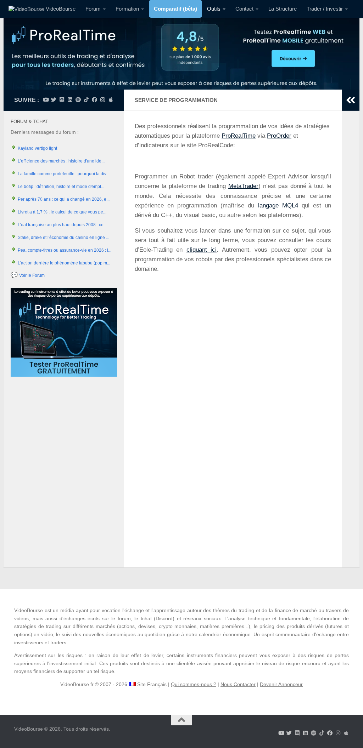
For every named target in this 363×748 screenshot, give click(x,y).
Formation (127, 9)
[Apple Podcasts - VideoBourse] (110, 100)
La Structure (282, 9)
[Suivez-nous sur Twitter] (53, 100)
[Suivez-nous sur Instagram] (102, 100)
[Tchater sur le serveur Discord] (62, 100)
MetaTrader (243, 186)
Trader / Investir (325, 9)
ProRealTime (239, 135)
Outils (213, 9)
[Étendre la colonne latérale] (350, 100)
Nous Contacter (238, 684)
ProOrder (279, 135)
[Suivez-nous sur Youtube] (45, 100)
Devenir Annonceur (281, 684)
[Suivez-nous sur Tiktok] (86, 100)
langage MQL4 (278, 205)
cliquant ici (201, 249)
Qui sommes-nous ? (193, 684)
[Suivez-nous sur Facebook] (94, 100)
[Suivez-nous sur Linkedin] (70, 100)
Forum (93, 9)
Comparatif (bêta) (175, 9)
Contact (244, 9)
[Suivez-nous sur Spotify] (78, 100)
